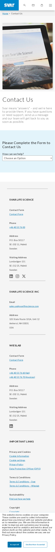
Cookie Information (19, 456)
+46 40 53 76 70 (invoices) (22, 377)
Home (5, 13)
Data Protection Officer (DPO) (25, 469)
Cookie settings (17, 460)
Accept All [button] (14, 544)
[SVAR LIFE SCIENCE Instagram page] (19, 277)
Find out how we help (20, 499)
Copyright (14, 512)
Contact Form (16, 214)
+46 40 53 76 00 (17, 227)
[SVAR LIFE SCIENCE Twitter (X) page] (25, 277)
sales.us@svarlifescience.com (24, 306)
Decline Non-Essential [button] (35, 544)
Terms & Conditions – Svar (22, 481)
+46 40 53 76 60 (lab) (19, 373)
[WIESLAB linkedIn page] (12, 426)
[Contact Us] (33, 5)
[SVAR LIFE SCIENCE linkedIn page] (12, 277)
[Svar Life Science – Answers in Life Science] (9, 5)
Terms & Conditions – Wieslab (24, 486)
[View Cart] (41, 5)
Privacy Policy (16, 464)
